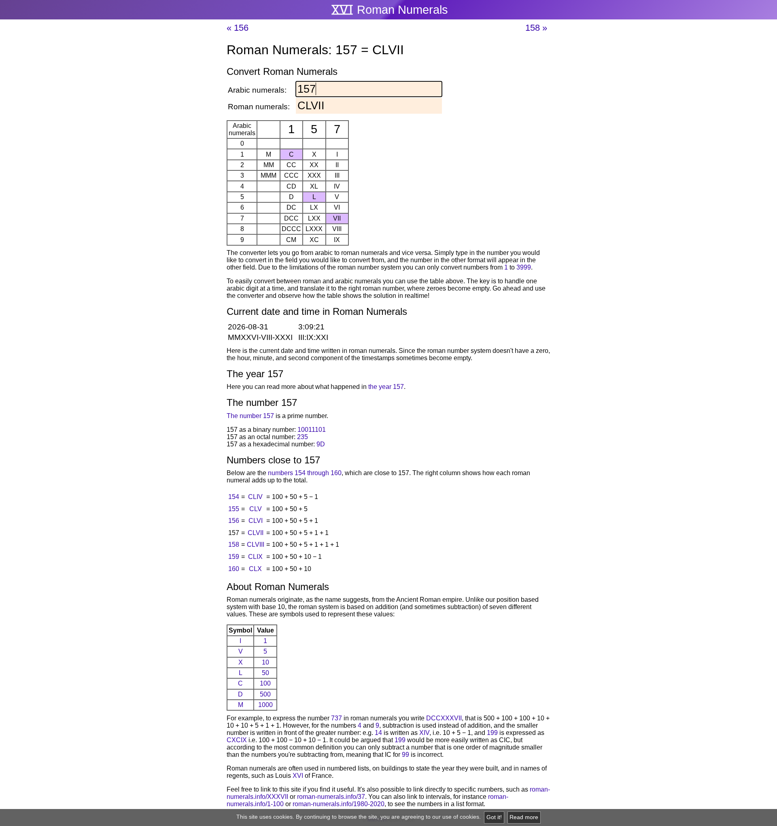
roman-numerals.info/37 (331, 796)
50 (265, 672)
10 (265, 662)
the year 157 (386, 386)
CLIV (255, 496)
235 (302, 436)
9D (320, 444)
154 (233, 496)
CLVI (255, 520)
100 (265, 683)
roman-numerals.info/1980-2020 (338, 804)
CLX (255, 568)
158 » (536, 28)
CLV (255, 508)
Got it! (494, 817)
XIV (424, 732)
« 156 (237, 28)
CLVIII (255, 544)
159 (233, 556)
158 (233, 544)
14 (378, 732)
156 (233, 520)
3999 (523, 267)
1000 (265, 704)
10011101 (311, 429)
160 (233, 568)
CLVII (255, 532)
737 (336, 718)
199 (492, 732)
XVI (298, 775)
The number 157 (250, 415)
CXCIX (237, 740)
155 (233, 508)
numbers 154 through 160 (305, 472)
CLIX (255, 556)
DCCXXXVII (444, 718)
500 (265, 694)
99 (405, 754)
